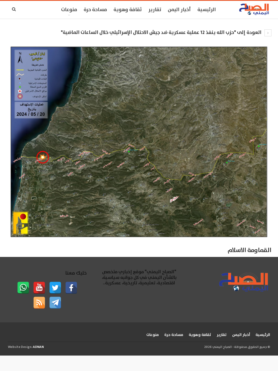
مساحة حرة (95, 10)
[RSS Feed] (39, 303)
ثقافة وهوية (127, 10)
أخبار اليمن (179, 10)
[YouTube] (39, 288)
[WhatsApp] (23, 288)
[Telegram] (55, 303)
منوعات (69, 10)
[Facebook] (71, 288)
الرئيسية (206, 10)
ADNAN (38, 347)
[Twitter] (55, 288)
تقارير (154, 10)
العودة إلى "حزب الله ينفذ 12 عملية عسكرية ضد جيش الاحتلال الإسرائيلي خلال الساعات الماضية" (162, 33)
